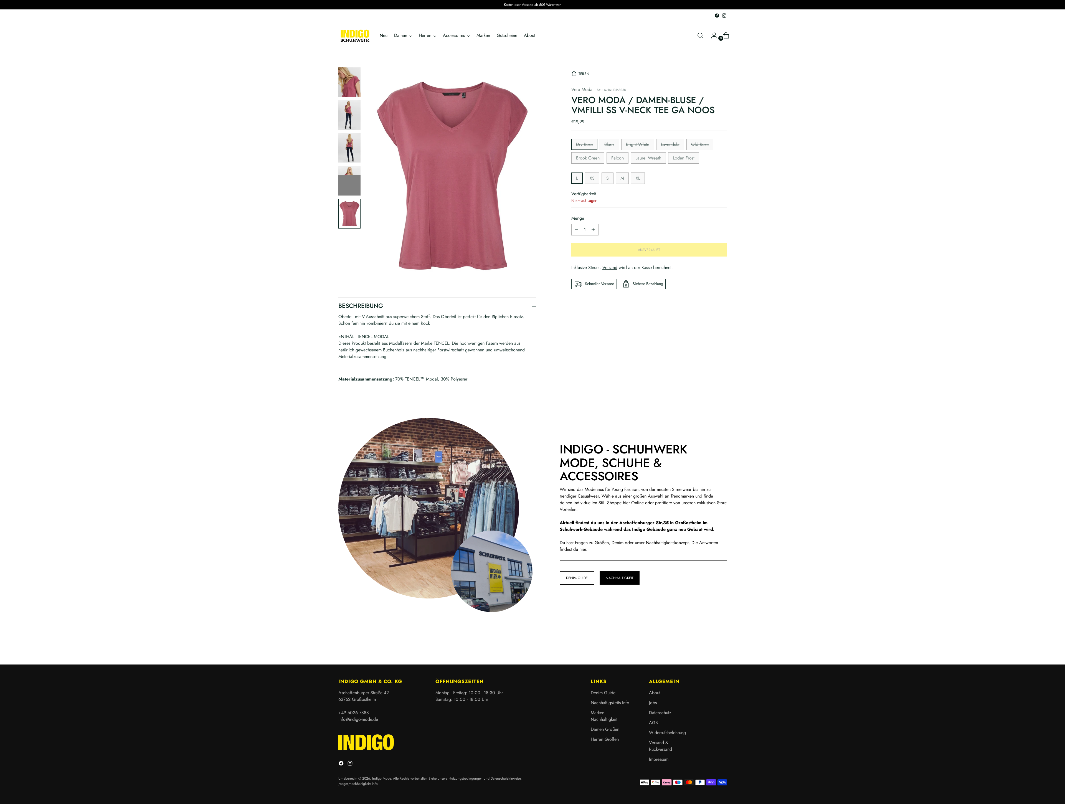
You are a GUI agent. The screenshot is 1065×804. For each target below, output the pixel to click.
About (654, 692)
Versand (609, 267)
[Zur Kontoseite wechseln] (711, 35)
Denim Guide (603, 692)
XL (638, 178)
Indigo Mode (381, 778)
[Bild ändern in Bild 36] (349, 214)
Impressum (658, 759)
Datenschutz (660, 712)
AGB (653, 722)
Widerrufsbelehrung (667, 732)
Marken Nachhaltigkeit (604, 715)
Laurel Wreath (648, 158)
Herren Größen (605, 739)
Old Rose (700, 144)
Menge (577, 218)
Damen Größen (605, 729)
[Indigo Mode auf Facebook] (716, 15)
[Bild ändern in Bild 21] (349, 148)
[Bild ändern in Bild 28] (349, 181)
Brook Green (588, 158)
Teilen (584, 73)
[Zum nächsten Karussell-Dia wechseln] (722, 645)
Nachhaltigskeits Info (610, 702)
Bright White (637, 144)
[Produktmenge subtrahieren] (593, 229)
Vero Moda (581, 89)
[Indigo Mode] (355, 35)
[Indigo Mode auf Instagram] (724, 15)
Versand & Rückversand (660, 745)
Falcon (617, 158)
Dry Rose (584, 144)
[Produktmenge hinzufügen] (577, 229)
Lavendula (670, 144)
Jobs (653, 702)
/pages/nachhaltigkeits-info (358, 783)
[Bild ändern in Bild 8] (349, 82)
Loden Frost (683, 158)
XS (592, 178)
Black (609, 144)
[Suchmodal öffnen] (700, 35)
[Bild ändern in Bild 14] (349, 115)
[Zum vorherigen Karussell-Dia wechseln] (709, 645)
